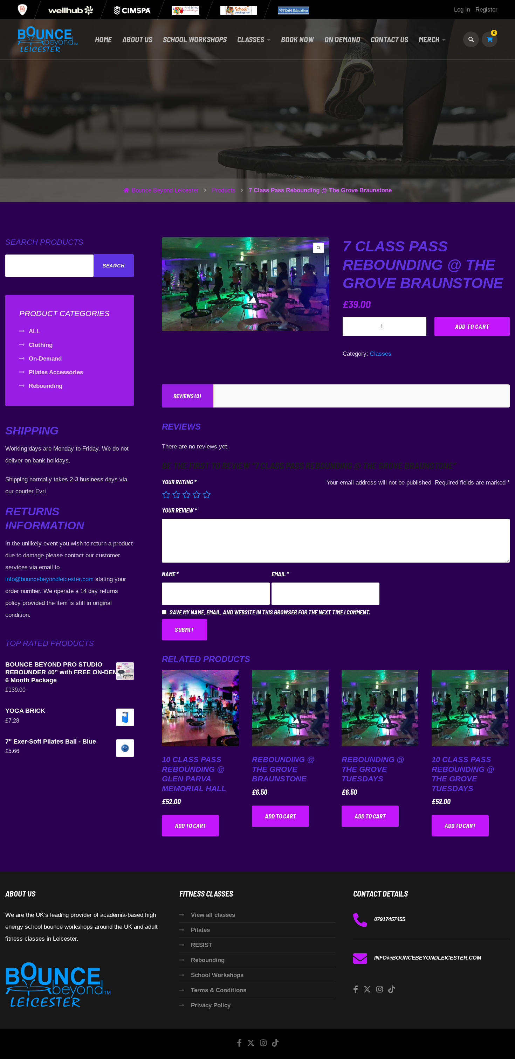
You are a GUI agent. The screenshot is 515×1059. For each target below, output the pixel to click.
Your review (179, 510)
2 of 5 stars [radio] (176, 494)
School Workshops (217, 975)
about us (137, 39)
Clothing (41, 345)
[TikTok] (391, 989)
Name (170, 573)
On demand (342, 39)
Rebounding (45, 386)
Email (280, 573)
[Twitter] (367, 989)
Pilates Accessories (56, 372)
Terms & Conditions (218, 990)
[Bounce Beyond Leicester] (47, 39)
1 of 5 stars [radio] (166, 494)
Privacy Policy (211, 1005)
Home (103, 39)
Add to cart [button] (190, 825)
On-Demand (45, 358)
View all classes (213, 915)
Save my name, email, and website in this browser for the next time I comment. (270, 611)
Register (486, 9)
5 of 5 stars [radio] (206, 494)
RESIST (201, 945)
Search (114, 266)
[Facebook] (355, 989)
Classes (250, 39)
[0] (490, 39)
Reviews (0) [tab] (187, 395)
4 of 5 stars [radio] (196, 494)
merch (429, 39)
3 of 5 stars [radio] (186, 494)
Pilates (200, 930)
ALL (34, 331)
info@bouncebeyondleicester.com (49, 579)
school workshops (195, 39)
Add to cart (472, 326)
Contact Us (389, 39)
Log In (462, 9)
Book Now (297, 39)
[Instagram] (379, 989)
